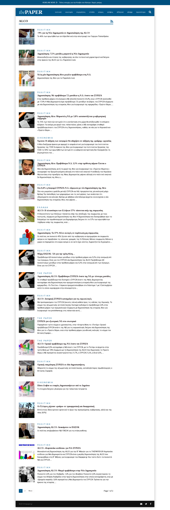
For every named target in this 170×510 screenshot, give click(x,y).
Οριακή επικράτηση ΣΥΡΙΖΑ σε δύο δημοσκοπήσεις (61, 364)
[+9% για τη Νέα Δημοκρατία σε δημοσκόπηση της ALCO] (26, 37)
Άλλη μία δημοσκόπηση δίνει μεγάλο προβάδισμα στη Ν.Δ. (64, 74)
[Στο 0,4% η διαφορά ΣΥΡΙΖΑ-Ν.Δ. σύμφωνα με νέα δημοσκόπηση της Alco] (26, 192)
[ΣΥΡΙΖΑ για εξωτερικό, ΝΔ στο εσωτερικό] (26, 325)
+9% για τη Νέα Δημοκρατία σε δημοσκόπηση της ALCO (63, 33)
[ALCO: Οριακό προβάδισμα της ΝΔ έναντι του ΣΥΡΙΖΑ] (26, 347)
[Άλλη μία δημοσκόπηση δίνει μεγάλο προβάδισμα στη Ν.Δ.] (26, 78)
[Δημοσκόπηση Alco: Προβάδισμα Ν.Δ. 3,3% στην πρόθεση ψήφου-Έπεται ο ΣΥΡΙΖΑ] (26, 167)
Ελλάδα (91, 12)
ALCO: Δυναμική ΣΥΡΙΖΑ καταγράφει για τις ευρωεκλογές (64, 299)
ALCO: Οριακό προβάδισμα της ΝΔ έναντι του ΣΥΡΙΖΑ (62, 344)
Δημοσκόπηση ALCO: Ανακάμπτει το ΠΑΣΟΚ (58, 427)
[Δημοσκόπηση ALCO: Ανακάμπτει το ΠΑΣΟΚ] (26, 431)
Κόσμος (101, 12)
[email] (141, 504)
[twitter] (146, 504)
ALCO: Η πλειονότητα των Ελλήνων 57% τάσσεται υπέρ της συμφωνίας (70, 210)
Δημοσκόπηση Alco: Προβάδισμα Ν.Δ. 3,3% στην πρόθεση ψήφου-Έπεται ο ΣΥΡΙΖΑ (71, 164)
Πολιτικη (44, 30)
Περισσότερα (140, 12)
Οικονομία (69, 12)
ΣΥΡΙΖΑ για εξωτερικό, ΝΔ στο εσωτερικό (56, 321)
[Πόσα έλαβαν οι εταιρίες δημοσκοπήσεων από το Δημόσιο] (26, 389)
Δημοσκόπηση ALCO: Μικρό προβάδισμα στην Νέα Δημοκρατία (66, 470)
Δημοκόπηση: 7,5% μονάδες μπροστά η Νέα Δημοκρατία (63, 54)
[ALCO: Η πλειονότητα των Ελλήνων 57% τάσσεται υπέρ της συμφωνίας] (26, 214)
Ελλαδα (42, 207)
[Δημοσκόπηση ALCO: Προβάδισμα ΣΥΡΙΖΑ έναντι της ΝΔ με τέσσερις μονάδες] (26, 280)
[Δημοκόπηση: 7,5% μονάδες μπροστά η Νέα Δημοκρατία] (26, 57)
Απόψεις (110, 12)
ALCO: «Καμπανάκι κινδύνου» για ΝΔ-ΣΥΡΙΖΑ (59, 448)
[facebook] (150, 504)
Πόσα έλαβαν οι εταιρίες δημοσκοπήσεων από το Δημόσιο (63, 385)
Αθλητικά (120, 12)
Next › (31, 491)
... (112, 104)
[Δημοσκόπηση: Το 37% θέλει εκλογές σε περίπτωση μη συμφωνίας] (26, 237)
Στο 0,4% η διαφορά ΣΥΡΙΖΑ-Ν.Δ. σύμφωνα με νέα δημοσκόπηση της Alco (71, 188)
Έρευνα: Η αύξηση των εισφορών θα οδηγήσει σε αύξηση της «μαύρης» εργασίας (74, 141)
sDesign (129, 12)
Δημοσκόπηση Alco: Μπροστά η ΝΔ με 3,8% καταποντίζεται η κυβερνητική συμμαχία (71, 117)
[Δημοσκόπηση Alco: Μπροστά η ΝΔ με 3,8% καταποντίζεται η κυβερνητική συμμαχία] (26, 120)
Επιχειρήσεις (80, 12)
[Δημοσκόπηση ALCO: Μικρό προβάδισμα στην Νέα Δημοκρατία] (26, 474)
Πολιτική (58, 12)
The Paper (44, 273)
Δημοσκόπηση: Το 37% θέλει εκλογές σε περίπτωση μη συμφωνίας (67, 233)
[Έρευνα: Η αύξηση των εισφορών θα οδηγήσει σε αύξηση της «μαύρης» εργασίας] (26, 145)
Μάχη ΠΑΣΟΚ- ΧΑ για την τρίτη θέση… (56, 254)
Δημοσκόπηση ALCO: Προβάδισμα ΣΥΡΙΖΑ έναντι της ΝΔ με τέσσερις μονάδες (74, 276)
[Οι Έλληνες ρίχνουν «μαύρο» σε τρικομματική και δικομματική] (26, 410)
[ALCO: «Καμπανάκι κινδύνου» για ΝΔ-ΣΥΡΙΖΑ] (26, 452)
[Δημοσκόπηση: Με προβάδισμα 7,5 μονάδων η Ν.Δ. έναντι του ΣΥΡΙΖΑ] (26, 99)
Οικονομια (45, 138)
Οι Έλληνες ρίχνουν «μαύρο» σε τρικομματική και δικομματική (65, 406)
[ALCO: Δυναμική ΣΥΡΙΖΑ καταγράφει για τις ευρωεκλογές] (26, 302)
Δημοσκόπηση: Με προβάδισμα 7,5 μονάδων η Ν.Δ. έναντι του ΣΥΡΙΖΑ (69, 95)
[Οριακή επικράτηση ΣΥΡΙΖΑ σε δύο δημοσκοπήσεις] (26, 368)
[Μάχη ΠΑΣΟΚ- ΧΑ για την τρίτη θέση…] (26, 257)
